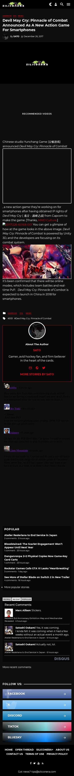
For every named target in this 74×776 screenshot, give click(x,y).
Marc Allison (23, 610)
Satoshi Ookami (25, 627)
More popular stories (16, 587)
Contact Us (14, 754)
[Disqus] (37, 425)
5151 (11, 318)
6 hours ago (52, 638)
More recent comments (17, 667)
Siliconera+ (44, 749)
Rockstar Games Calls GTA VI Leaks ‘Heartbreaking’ (36, 568)
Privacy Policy (57, 754)
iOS (15, 16)
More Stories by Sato (37, 374)
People (7, 599)
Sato (16, 36)
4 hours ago (21, 621)
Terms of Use (34, 754)
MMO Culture (47, 220)
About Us (62, 749)
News (21, 16)
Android (7, 16)
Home (9, 749)
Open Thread (24, 749)
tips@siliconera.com (43, 771)
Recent (16, 599)
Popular (26, 599)
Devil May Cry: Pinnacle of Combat (33, 318)
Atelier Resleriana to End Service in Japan (30, 535)
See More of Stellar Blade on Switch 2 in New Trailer (37, 577)
